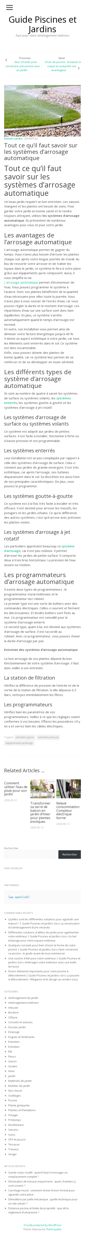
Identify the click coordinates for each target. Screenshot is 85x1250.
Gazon (12, 1061)
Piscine (12, 1100)
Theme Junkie (53, 1229)
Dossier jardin (13, 138)
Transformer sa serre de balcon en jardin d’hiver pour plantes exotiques (40, 812)
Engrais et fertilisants (21, 1037)
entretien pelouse (48, 737)
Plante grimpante (19, 1105)
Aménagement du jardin (23, 998)
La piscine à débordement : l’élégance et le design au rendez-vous (43, 977)
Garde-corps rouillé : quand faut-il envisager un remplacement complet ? (38, 1174)
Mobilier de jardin (19, 1086)
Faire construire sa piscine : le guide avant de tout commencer (43, 951)
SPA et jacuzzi (17, 1139)
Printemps (14, 1120)
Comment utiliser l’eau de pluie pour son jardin (15, 788)
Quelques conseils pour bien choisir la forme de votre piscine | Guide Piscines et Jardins (42, 947)
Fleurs (12, 1056)
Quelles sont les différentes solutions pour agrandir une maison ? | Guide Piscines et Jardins (43, 921)
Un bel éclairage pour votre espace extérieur (42, 938)
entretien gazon (25, 737)
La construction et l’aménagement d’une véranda (44, 925)
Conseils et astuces (20, 1022)
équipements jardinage (19, 743)
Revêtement (16, 1125)
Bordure (13, 1012)
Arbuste (13, 1007)
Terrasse (14, 1144)
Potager (13, 1115)
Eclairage (14, 1032)
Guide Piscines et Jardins (42, 24)
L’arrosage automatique (21, 282)
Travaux (13, 1149)
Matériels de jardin (20, 1081)
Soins (11, 1134)
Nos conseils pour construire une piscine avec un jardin (23, 66)
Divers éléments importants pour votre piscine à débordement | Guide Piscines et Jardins (38, 973)
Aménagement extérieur (23, 1002)
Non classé (15, 1090)
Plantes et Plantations (22, 1110)
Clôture (12, 1017)
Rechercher (11, 848)
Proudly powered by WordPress (42, 1225)
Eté (10, 1051)
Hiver (11, 1071)
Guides (12, 1066)
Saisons (13, 1130)
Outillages (14, 1095)
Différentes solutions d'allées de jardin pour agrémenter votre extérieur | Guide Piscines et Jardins (43, 934)
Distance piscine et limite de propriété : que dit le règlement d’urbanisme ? (38, 1210)
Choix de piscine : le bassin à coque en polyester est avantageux (63, 66)
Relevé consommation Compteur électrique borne (67, 810)
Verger (12, 1154)
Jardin (11, 1076)
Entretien (14, 1042)
